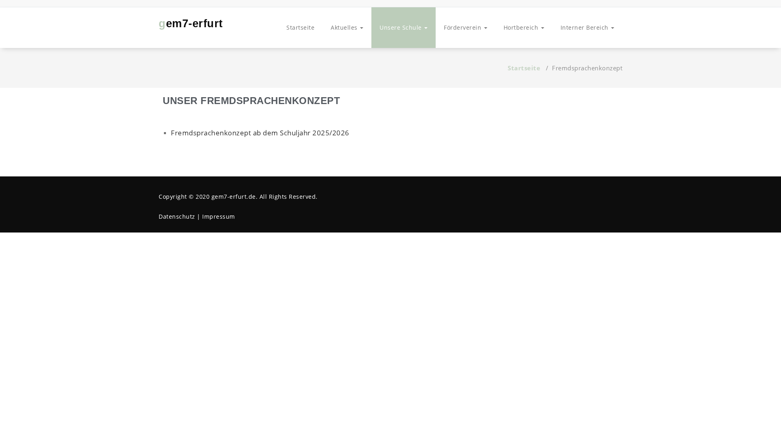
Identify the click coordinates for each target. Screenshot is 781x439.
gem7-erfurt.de (234, 196)
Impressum (218, 216)
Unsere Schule (401, 27)
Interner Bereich (586, 27)
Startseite (300, 27)
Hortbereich (522, 27)
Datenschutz (177, 216)
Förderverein (463, 27)
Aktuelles (345, 27)
